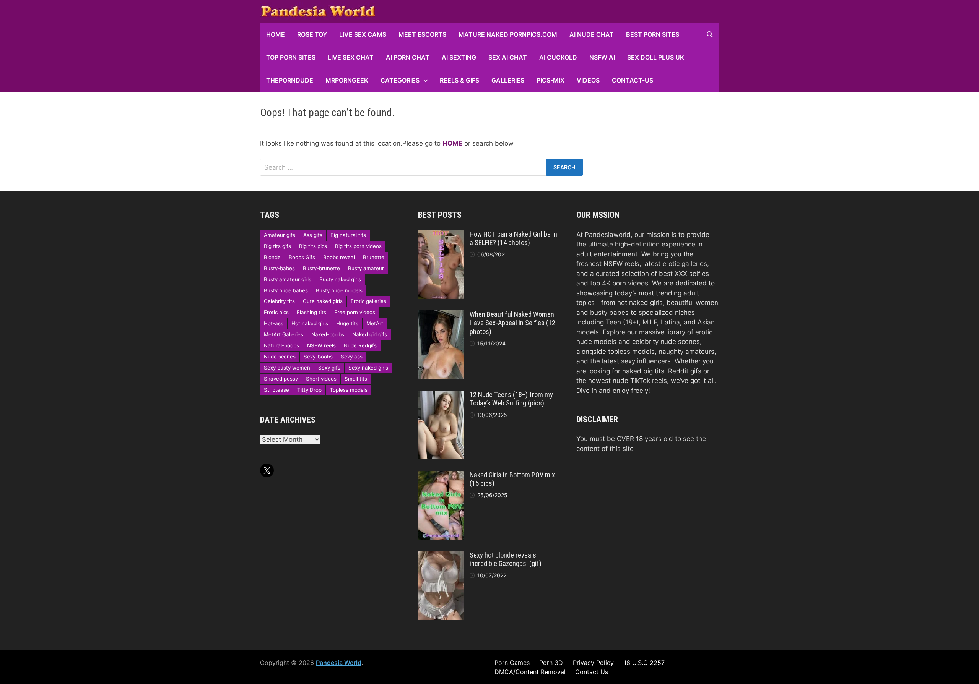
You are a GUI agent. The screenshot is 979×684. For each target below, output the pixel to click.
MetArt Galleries (283, 334)
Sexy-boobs (318, 356)
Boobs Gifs (302, 257)
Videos (588, 80)
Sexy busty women (287, 368)
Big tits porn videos (358, 246)
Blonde (272, 257)
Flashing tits (311, 312)
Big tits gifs (277, 246)
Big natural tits (348, 235)
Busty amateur (366, 268)
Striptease (276, 390)
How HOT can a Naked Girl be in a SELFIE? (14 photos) (513, 238)
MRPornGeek (346, 80)
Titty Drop (309, 390)
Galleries (507, 80)
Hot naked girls (309, 323)
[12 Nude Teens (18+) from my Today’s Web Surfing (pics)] (441, 395)
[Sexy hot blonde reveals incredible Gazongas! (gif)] (441, 555)
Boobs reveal (339, 257)
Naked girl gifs (369, 334)
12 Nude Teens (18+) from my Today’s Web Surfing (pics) (511, 399)
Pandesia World (338, 662)
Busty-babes (279, 268)
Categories (400, 80)
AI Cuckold (558, 57)
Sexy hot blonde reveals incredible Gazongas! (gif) (506, 559)
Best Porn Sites (652, 34)
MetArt (374, 323)
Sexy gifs (329, 368)
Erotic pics (276, 312)
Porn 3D (551, 662)
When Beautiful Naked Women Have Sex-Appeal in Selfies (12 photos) (512, 323)
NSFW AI (602, 57)
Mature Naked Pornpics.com (508, 34)
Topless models (349, 390)
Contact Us (591, 672)
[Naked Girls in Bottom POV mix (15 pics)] (441, 475)
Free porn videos (354, 312)
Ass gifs (312, 235)
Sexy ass (352, 356)
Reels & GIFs (459, 80)
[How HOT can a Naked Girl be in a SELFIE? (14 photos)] (441, 234)
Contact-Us (632, 80)
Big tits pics (313, 246)
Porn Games (512, 662)
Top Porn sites (290, 57)
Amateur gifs (279, 235)
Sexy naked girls (368, 368)
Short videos (321, 379)
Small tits (356, 379)
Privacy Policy (593, 662)
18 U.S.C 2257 (644, 662)
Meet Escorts (422, 34)
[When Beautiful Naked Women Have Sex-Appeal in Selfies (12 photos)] (441, 315)
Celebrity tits (279, 301)
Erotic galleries (368, 301)
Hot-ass (273, 323)
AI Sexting (459, 57)
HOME (275, 34)
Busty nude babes (286, 290)
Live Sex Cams (362, 34)
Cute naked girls (323, 301)
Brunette (373, 257)
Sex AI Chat (507, 57)
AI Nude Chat (591, 34)
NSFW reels (321, 345)
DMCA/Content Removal (530, 672)
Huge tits (347, 323)
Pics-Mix (550, 80)
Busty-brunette (321, 268)
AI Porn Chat (407, 57)
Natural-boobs (281, 345)
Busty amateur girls (287, 279)
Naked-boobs (327, 334)
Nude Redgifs (360, 345)
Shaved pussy (281, 379)
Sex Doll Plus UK (655, 57)
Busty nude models (339, 290)
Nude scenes (280, 356)
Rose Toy (312, 34)
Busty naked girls (340, 279)
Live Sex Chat (351, 57)
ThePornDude (289, 80)
